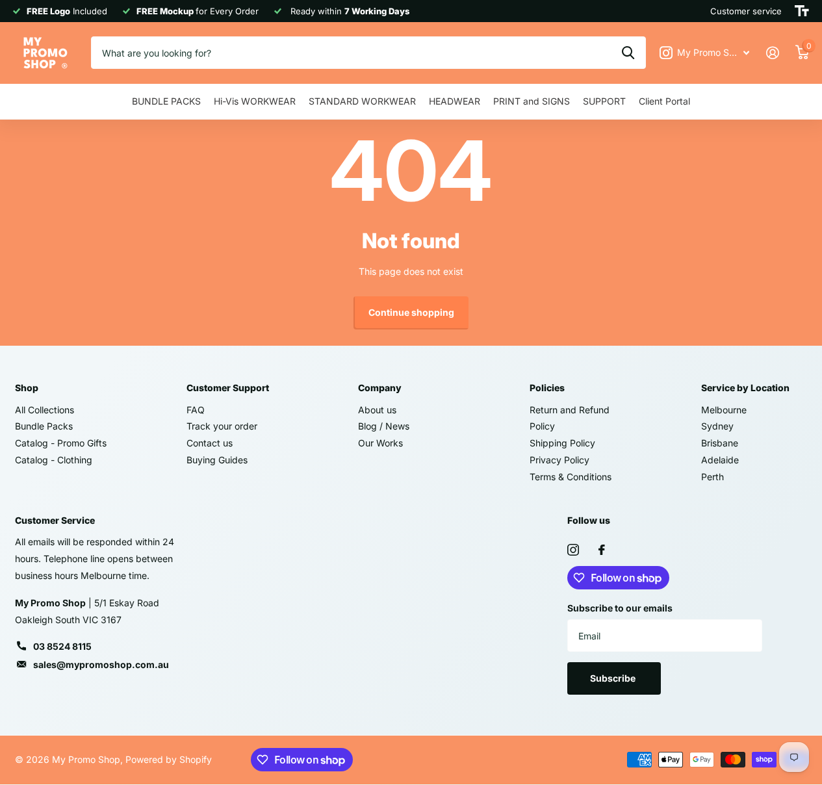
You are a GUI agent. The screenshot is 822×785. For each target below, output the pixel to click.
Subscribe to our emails (620, 607)
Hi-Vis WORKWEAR (255, 101)
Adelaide (720, 459)
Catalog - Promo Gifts (61, 442)
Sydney (717, 425)
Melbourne (724, 409)
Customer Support (227, 387)
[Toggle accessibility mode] (802, 11)
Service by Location (745, 387)
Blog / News (383, 425)
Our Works (380, 442)
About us (377, 409)
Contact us (209, 442)
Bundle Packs (44, 425)
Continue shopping (411, 312)
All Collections (44, 409)
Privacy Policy (559, 459)
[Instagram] (573, 550)
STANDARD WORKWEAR (362, 101)
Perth (712, 476)
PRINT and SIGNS (531, 101)
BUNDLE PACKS (166, 101)
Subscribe (613, 678)
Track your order (221, 425)
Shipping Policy (562, 442)
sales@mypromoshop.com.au (101, 664)
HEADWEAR (454, 101)
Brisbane (719, 442)
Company (380, 387)
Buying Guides (217, 459)
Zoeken (628, 52)
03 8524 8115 (62, 646)
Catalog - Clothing (53, 459)
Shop (26, 387)
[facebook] (601, 550)
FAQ (195, 409)
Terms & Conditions (570, 476)
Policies (547, 387)
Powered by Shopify (168, 759)
